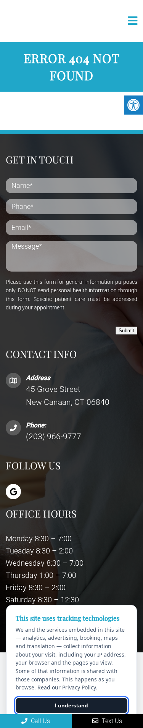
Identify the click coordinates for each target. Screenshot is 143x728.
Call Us (39, 721)
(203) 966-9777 (53, 436)
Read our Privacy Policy (66, 687)
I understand (71, 705)
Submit (126, 330)
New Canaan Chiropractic (43, 21)
